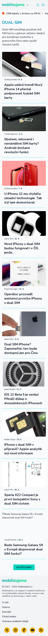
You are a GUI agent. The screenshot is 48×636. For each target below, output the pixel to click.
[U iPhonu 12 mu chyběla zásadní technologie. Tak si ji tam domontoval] (24, 173)
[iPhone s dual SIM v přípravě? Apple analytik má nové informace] (24, 424)
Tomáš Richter (10, 540)
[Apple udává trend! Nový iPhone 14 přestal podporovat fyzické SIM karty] (24, 64)
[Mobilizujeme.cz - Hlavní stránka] (13, 5)
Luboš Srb (8, 238)
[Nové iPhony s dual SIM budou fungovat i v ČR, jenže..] (24, 223)
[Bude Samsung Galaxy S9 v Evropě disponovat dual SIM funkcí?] (24, 524)
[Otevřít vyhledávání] (38, 5)
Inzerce (6, 607)
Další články (24, 567)
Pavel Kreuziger (10, 289)
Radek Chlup (9, 439)
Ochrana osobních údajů (15, 621)
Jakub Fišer (8, 339)
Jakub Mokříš (9, 389)
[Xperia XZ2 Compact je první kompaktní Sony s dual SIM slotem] (24, 474)
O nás (5, 602)
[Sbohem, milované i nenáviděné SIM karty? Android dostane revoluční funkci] (24, 118)
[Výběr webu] (27, 5)
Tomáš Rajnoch (10, 134)
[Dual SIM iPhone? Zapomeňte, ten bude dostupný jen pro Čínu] (24, 323)
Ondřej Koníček (10, 79)
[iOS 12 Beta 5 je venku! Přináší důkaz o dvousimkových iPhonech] (24, 374)
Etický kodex (9, 616)
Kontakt (6, 611)
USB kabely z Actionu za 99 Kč (23, 13)
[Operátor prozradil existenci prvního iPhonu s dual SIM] (24, 273)
